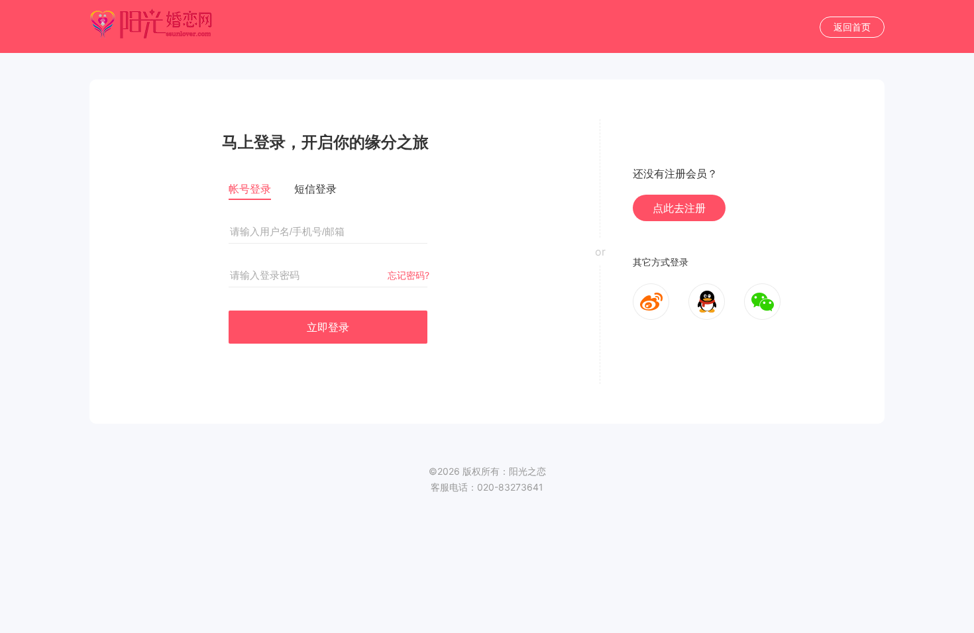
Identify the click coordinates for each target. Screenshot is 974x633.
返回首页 (852, 26)
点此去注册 (679, 208)
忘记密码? (408, 275)
